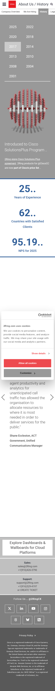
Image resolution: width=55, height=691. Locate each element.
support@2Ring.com (27, 582)
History (43, 11)
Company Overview (11, 11)
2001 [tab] (12, 76)
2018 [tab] (29, 37)
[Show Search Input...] (51, 4)
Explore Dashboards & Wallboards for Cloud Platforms (28, 548)
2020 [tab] (12, 37)
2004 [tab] (29, 66)
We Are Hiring (30, 11)
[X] (9, 609)
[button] (3, 397)
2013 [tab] (12, 56)
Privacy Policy (27, 635)
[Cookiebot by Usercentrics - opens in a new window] (38, 315)
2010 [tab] (29, 56)
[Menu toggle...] (4, 4)
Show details (39, 353)
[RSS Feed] (39, 620)
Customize (25, 373)
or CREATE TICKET (27, 590)
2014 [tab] (29, 47)
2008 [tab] (12, 66)
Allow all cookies (27, 363)
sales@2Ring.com (27, 566)
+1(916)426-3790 (27, 570)
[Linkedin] (21, 609)
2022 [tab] (29, 27)
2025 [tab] (12, 27)
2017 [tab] (12, 47)
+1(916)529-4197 (27, 586)
